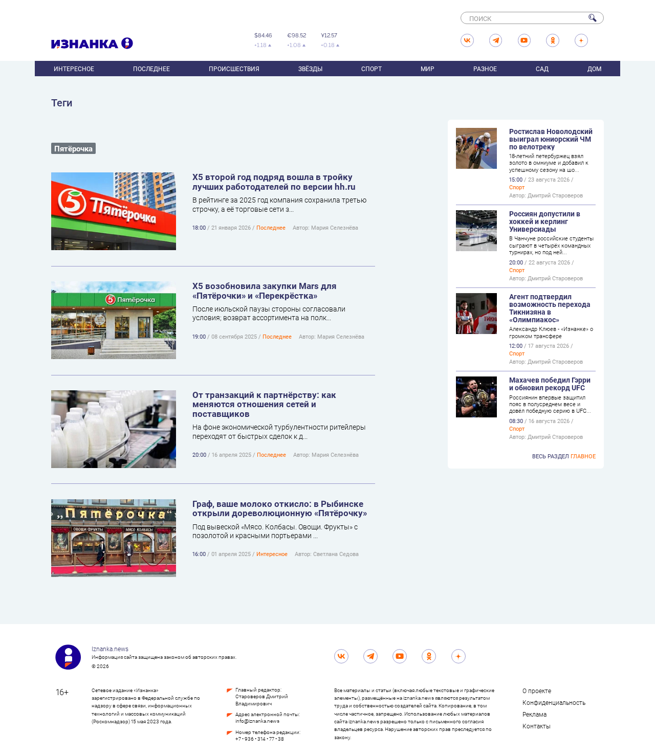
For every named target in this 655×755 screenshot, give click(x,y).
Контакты (536, 726)
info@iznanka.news (257, 721)
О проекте (536, 690)
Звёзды (310, 68)
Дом (594, 68)
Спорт (371, 68)
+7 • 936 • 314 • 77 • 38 (259, 739)
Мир (427, 68)
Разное (485, 68)
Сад (542, 68)
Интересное (74, 68)
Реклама (534, 714)
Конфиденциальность (553, 702)
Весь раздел (564, 456)
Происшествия (234, 68)
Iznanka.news (110, 649)
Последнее (151, 68)
